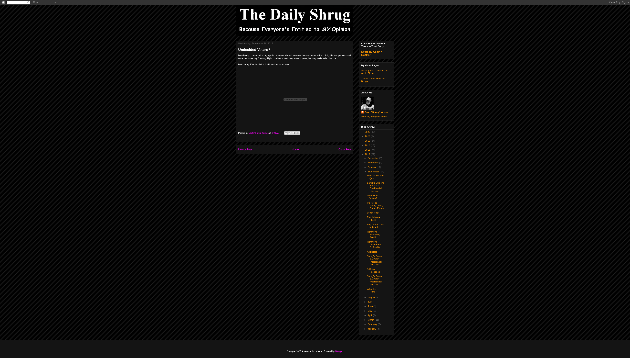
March (371, 319)
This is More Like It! (373, 218)
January (372, 328)
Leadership (373, 212)
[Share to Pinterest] (298, 133)
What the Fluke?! (372, 290)
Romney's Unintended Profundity (374, 244)
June (370, 306)
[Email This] (286, 133)
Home (295, 149)
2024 (368, 136)
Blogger (338, 351)
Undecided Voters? (372, 197)
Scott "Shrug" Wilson (376, 112)
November (373, 162)
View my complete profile (374, 116)
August (372, 297)
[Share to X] (292, 133)
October (372, 167)
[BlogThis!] (289, 133)
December (373, 158)
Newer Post (245, 149)
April (370, 315)
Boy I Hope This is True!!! (375, 226)
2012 (368, 154)
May (370, 311)
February (373, 324)
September (374, 171)
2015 (368, 140)
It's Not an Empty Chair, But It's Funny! (375, 205)
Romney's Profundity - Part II (374, 234)
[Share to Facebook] (295, 133)
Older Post (344, 149)
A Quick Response (373, 270)
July (370, 302)
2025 (368, 132)
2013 (368, 149)
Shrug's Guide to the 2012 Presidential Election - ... (375, 186)
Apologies (372, 251)
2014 (368, 145)
